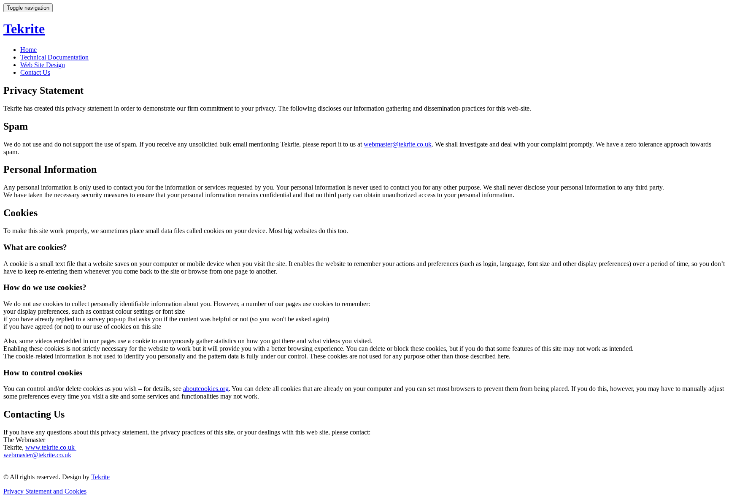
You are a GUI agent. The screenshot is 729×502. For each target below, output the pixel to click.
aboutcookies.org (206, 388)
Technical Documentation (54, 57)
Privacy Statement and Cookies (44, 491)
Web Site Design (42, 64)
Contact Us (35, 72)
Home (28, 49)
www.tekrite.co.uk (50, 447)
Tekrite (100, 476)
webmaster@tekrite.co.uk (398, 144)
